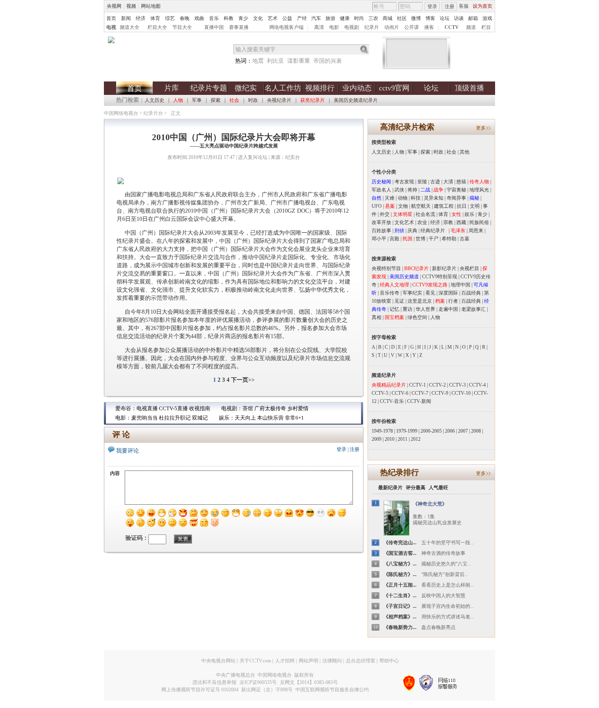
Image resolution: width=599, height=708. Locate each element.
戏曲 (199, 18)
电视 (111, 27)
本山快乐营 (270, 418)
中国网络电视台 (121, 113)
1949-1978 (382, 431)
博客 (430, 18)
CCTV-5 (380, 393)
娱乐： (227, 418)
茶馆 (247, 408)
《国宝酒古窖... (399, 553)
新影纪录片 (444, 268)
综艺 (170, 18)
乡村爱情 (297, 408)
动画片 (391, 27)
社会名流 (425, 214)
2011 (402, 439)
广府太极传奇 (270, 408)
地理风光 (479, 190)
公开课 (411, 27)
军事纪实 (412, 293)
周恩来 (476, 230)
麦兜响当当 (144, 418)
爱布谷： (126, 408)
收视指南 (199, 408)
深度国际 (448, 293)
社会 (451, 152)
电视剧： (231, 408)
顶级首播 (469, 88)
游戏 (487, 18)
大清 (448, 182)
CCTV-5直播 (173, 408)
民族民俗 (479, 222)
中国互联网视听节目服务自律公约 (332, 690)
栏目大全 (157, 27)
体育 (155, 18)
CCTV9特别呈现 (439, 276)
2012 (416, 439)
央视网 (114, 6)
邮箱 (473, 18)
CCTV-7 (420, 393)
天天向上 (245, 418)
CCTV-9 (440, 393)
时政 (253, 100)
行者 (453, 301)
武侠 (399, 190)
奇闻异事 (456, 198)
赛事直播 (239, 27)
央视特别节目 (386, 268)
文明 (475, 206)
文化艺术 (404, 222)
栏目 (486, 27)
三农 (373, 18)
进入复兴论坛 (252, 157)
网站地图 (151, 6)
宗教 (448, 222)
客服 (464, 6)
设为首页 (482, 6)
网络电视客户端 (286, 27)
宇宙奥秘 (456, 190)
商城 (387, 18)
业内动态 (357, 88)
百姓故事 (381, 230)
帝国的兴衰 (327, 61)
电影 (334, 27)
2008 (476, 431)
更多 (481, 128)
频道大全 (129, 27)
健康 (345, 18)
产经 (302, 18)
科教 (228, 18)
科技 (416, 198)
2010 (389, 439)
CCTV (452, 27)
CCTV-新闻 (419, 401)
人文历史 (154, 100)
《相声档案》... (399, 617)
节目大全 (182, 27)
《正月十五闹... (399, 585)
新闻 (126, 18)
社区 (402, 18)
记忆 (394, 309)
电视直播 (147, 408)
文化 (258, 18)
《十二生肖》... (399, 595)
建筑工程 (444, 206)
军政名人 (381, 190)
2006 (450, 431)
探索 (215, 100)
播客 (429, 27)
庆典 (412, 230)
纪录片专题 (208, 88)
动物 (402, 198)
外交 (385, 214)
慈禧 (461, 182)
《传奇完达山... (399, 542)
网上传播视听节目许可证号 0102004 (199, 690)
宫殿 (394, 239)
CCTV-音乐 (392, 401)
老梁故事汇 (473, 309)
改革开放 (381, 222)
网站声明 (308, 661)
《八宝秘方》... (399, 564)
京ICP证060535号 (258, 682)
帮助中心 (389, 661)
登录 (432, 6)
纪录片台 (153, 113)
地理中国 (460, 285)
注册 (449, 6)
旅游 (330, 18)
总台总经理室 (360, 661)
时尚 (359, 18)
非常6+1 (294, 418)
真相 (376, 317)
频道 (471, 27)
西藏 (461, 222)
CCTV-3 (457, 385)
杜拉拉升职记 (175, 418)
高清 (319, 27)
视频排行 (320, 88)
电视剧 (351, 27)
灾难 (389, 198)
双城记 (200, 418)
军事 (197, 100)
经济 (140, 18)
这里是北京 (419, 301)
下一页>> (243, 380)
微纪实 (246, 88)
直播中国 (214, 27)
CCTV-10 (461, 393)
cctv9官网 (394, 88)
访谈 (459, 18)
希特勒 (449, 239)
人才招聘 (285, 661)
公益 (287, 18)
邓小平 (379, 239)
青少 (243, 18)
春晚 (184, 18)
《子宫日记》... (399, 606)
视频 (131, 6)
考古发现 (404, 182)
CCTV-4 (477, 385)
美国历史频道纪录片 (356, 100)
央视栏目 (469, 268)
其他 (464, 152)
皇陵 (422, 182)
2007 (463, 431)
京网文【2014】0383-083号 (309, 682)
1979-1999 (406, 431)
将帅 (412, 190)
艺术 (272, 18)
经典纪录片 (435, 230)
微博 (416, 18)
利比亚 (275, 61)
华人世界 (425, 309)
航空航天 (421, 206)
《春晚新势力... (399, 627)
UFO (377, 206)
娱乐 (469, 214)
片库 (171, 88)
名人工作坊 (282, 88)
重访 (407, 309)
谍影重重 (298, 61)
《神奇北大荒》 (430, 504)
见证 (399, 301)
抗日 (462, 206)
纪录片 (371, 27)
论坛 (444, 18)
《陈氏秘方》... (399, 574)
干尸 (433, 239)
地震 (258, 61)
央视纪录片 (279, 100)
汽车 (316, 18)
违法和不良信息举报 (214, 682)
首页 (111, 18)
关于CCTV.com (255, 661)
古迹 (435, 182)
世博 (420, 239)
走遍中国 (448, 309)
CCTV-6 (400, 393)
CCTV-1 (417, 385)
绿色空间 (417, 317)
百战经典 (471, 293)
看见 (430, 293)
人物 (399, 152)
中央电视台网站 (218, 661)
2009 (376, 439)
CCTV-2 (437, 385)
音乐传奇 (389, 293)
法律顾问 (332, 661)
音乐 (214, 18)
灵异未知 (433, 198)
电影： (123, 418)
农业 (422, 222)
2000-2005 (431, 431)
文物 (403, 206)
